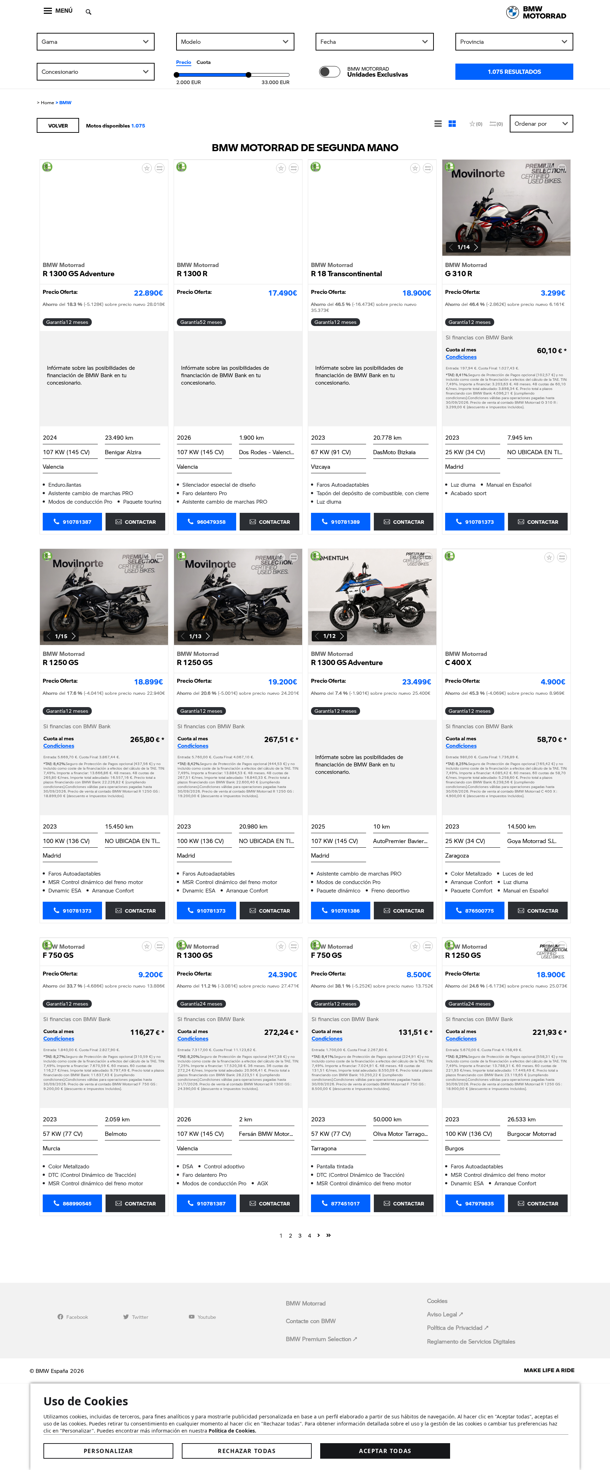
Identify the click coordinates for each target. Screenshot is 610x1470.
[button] (476, 247)
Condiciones (461, 357)
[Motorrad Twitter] (126, 1317)
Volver (58, 125)
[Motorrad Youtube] (192, 1317)
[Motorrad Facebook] (60, 1317)
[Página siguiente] (319, 1235)
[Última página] (328, 1235)
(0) (479, 123)
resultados (514, 71)
